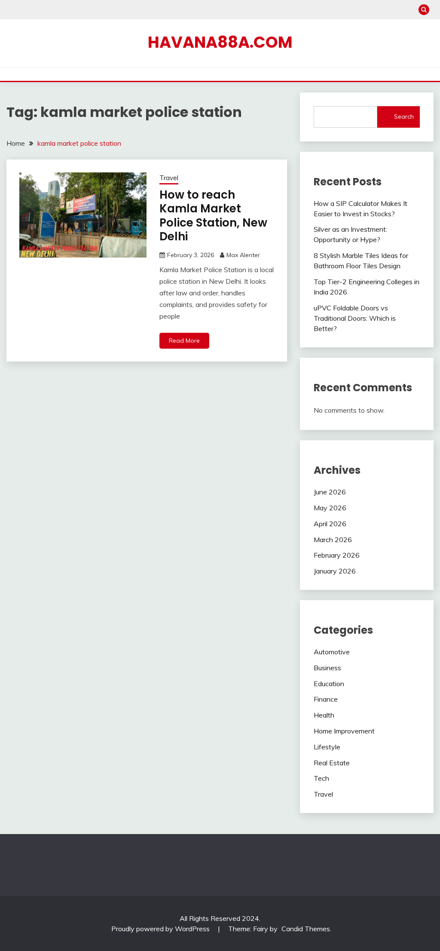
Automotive (332, 651)
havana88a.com (220, 42)
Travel (168, 178)
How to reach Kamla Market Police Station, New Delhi (213, 216)
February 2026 (337, 555)
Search (404, 116)
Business (327, 667)
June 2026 (330, 492)
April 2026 (330, 523)
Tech (321, 778)
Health (324, 715)
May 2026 (330, 507)
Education (329, 683)
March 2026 (333, 539)
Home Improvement (344, 731)
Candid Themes (305, 928)
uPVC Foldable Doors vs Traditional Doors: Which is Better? (355, 318)
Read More (184, 340)
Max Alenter (243, 255)
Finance (326, 699)
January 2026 (335, 571)
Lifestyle (327, 746)
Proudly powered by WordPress (161, 928)
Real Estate (332, 762)
